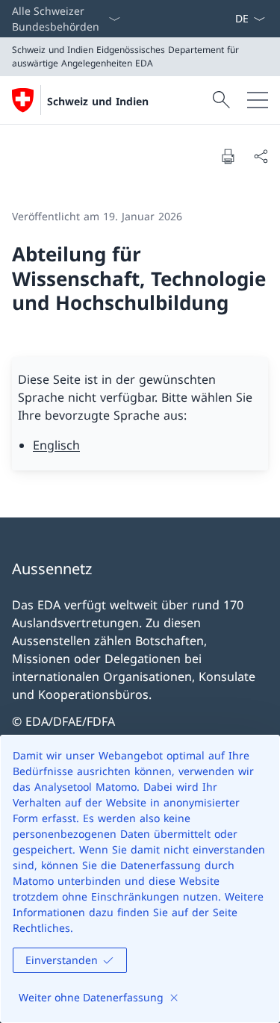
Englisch (56, 445)
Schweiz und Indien (98, 101)
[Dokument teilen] (260, 156)
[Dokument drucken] (227, 156)
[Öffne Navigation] (257, 100)
